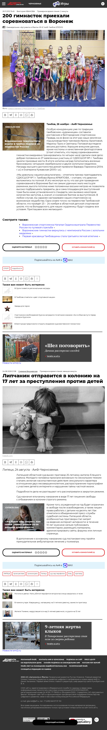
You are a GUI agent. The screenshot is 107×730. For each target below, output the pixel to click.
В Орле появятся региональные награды (32, 288)
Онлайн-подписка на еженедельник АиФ (62, 663)
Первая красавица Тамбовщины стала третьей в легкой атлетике (60, 236)
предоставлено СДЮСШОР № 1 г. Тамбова (26, 108)
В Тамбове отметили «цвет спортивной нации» (34, 297)
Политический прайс (78, 666)
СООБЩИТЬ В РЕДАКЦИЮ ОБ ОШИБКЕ (36, 669)
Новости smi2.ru (12, 363)
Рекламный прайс (29, 659)
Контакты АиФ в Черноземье (51, 659)
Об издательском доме (31, 663)
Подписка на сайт (74, 659)
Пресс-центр (89, 659)
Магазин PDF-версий (91, 663)
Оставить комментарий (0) (83, 247)
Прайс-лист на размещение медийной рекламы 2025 (44, 666)
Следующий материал (55, 722)
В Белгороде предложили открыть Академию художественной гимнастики (47, 324)
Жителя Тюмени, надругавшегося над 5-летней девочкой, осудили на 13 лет (47, 611)
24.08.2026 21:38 (9, 371)
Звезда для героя (22, 306)
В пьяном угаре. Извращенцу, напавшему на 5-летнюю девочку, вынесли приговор (50, 602)
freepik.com (8, 456)
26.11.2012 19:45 (8, 11)
